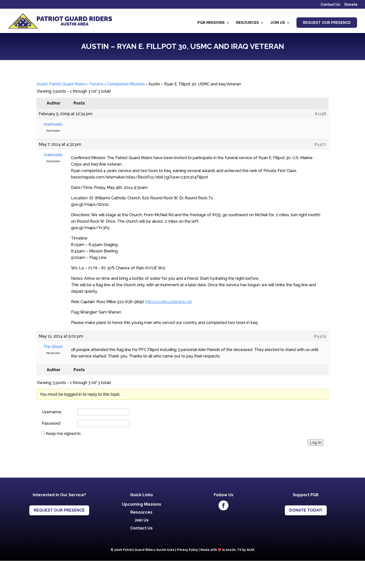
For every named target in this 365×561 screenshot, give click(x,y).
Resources (247, 23)
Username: (52, 412)
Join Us (277, 23)
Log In (315, 442)
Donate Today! (305, 510)
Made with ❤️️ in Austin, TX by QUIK (227, 550)
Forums (97, 84)
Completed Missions (126, 84)
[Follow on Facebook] (223, 505)
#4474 (320, 336)
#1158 (320, 113)
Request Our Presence (327, 22)
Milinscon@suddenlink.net (168, 301)
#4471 (320, 144)
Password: (51, 423)
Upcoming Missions (141, 504)
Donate (351, 4)
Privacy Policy (187, 550)
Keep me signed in (63, 433)
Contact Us (330, 4)
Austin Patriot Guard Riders (61, 84)
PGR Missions (211, 23)
